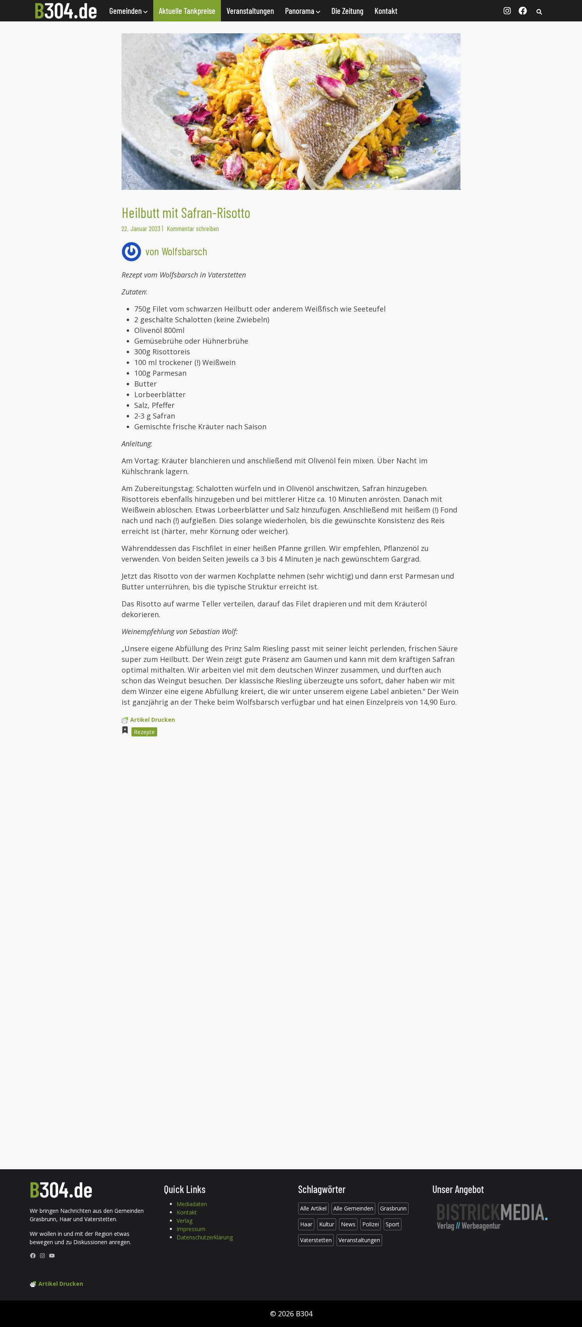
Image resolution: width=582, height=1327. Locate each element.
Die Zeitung (347, 10)
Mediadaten (192, 1204)
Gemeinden (126, 10)
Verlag (184, 1220)
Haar (306, 1224)
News (348, 1224)
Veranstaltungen (250, 10)
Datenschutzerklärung (205, 1237)
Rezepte (144, 732)
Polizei (370, 1224)
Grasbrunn (393, 1208)
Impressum (191, 1229)
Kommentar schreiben (193, 228)
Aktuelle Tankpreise (187, 10)
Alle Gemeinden (353, 1208)
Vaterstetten (316, 1240)
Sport (392, 1224)
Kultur (326, 1224)
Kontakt (386, 10)
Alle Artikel (313, 1208)
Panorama (300, 10)
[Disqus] (291, 850)
